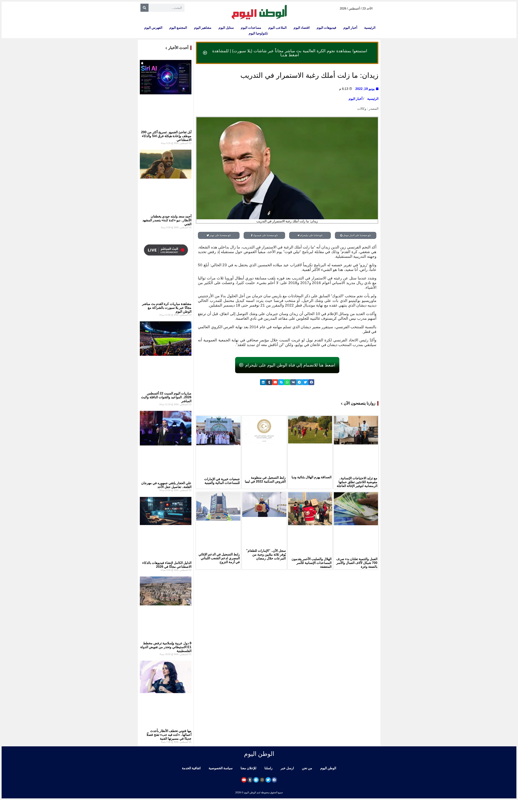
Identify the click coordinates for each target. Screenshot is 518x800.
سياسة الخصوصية (220, 768)
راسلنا (268, 768)
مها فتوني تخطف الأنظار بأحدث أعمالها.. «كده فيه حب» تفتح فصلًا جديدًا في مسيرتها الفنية (168, 734)
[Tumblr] (250, 780)
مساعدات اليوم (251, 27)
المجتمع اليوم (178, 27)
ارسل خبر (287, 768)
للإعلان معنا (248, 768)
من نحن (307, 768)
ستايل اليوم (226, 27)
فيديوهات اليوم (326, 27)
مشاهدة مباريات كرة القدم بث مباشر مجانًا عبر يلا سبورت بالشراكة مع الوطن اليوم (166, 307)
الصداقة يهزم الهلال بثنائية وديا (311, 477)
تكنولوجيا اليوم (258, 33)
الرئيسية (369, 27)
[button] (311, 382)
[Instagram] (262, 780)
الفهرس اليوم (153, 27)
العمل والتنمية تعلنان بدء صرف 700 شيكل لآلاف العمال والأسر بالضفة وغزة (356, 562)
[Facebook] (274, 780)
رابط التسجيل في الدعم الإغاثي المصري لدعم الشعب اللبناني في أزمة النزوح (219, 558)
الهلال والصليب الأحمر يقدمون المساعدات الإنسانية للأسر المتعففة (311, 562)
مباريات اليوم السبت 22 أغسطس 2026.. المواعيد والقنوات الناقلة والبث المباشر (166, 397)
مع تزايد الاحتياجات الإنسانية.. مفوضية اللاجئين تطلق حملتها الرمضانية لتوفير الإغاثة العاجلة (357, 482)
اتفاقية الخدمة (191, 768)
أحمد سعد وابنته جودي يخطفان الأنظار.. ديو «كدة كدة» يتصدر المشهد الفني (166, 220)
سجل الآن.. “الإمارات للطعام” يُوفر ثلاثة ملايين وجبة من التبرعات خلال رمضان (266, 554)
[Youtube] (244, 780)
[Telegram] (256, 780)
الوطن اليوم (328, 768)
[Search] (144, 8)
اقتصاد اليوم (302, 27)
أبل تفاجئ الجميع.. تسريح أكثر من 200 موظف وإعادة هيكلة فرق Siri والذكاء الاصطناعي (166, 136)
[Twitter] (268, 780)
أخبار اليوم (350, 27)
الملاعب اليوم (277, 27)
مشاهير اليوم (202, 27)
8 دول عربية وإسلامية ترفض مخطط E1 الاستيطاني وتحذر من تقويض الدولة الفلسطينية (165, 647)
